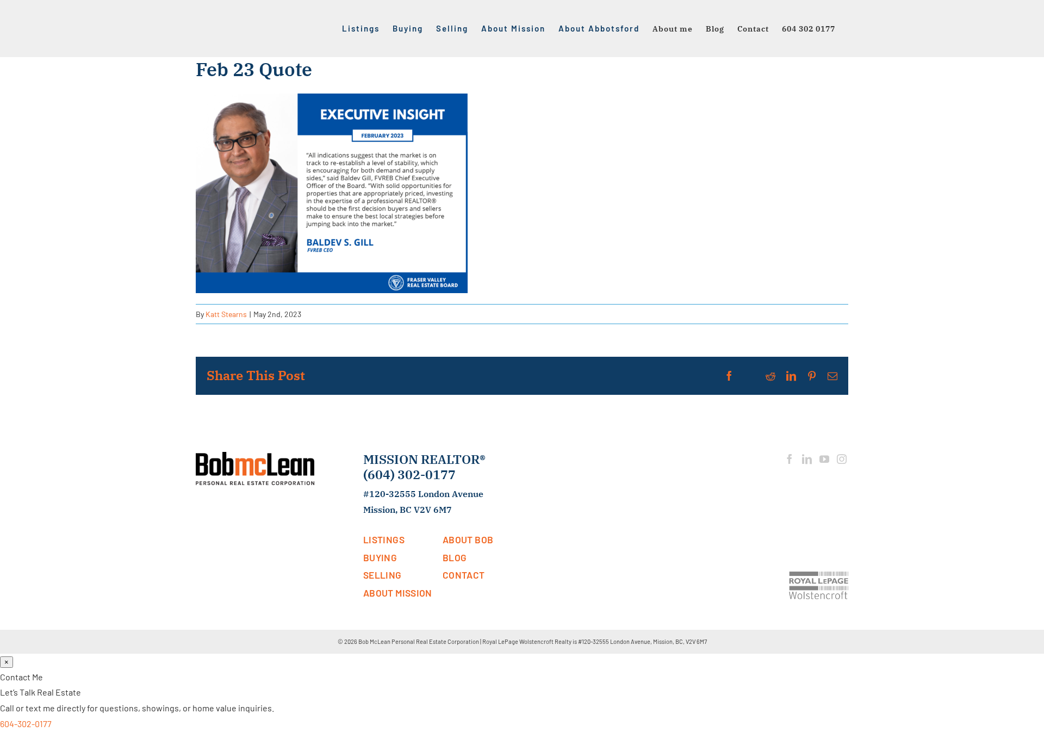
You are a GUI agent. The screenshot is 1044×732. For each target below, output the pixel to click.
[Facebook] (789, 459)
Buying (380, 557)
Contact (464, 574)
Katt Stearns (226, 314)
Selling (382, 574)
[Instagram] (842, 459)
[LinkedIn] (807, 459)
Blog (455, 557)
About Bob (468, 539)
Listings (384, 539)
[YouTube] (824, 459)
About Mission (397, 592)
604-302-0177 (26, 723)
